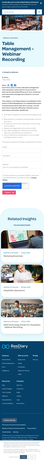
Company (20, 381)
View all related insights (22, 225)
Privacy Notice (31, 428)
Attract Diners (6, 359)
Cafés (19, 374)
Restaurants (21, 359)
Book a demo (20, 403)
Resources (6, 381)
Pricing (35, 355)
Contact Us (20, 389)
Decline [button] (32, 457)
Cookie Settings (9, 420)
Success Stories (6, 400)
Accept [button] (23, 457)
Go (39, 12)
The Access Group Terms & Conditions (14, 425)
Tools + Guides (6, 392)
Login (18, 400)
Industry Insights (7, 389)
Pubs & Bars (21, 367)
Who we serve (23, 355)
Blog (3, 385)
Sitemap (15, 432)
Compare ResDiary (7, 403)
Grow (3, 367)
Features (5, 355)
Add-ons (35, 359)
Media (18, 392)
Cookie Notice (6, 432)
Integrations (5, 370)
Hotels (20, 363)
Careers (19, 396)
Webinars (5, 396)
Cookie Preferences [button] (14, 457)
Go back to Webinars (11, 72)
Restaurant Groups (23, 370)
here (35, 445)
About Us (19, 385)
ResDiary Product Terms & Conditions (13, 428)
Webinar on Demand (10, 38)
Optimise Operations (8, 363)
